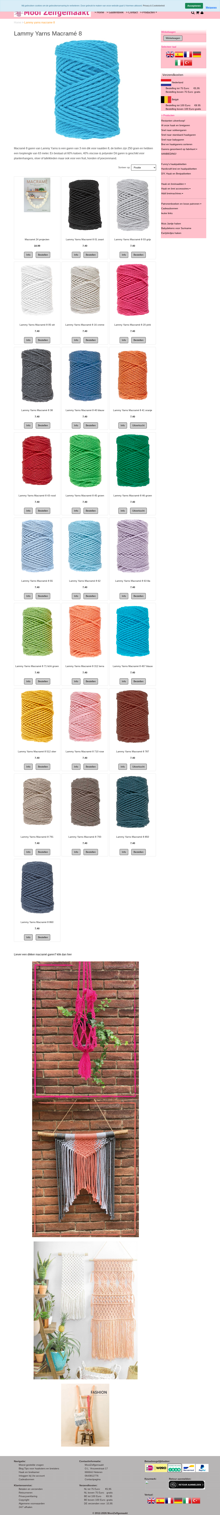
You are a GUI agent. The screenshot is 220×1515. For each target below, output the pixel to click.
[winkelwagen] (197, 12)
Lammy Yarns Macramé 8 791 (37, 836)
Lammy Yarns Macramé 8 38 (37, 410)
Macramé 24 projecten (37, 239)
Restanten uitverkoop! (173, 120)
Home (18, 22)
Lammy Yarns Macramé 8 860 (37, 922)
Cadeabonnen (26, 1479)
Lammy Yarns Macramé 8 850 (132, 836)
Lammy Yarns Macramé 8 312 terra (84, 666)
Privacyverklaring (28, 1496)
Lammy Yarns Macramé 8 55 (37, 580)
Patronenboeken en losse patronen (180, 203)
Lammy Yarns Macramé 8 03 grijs (132, 239)
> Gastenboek (115, 12)
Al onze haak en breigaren (175, 125)
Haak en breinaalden (172, 184)
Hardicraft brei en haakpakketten (179, 168)
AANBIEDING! (169, 153)
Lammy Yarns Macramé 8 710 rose (85, 751)
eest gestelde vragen (32, 1464)
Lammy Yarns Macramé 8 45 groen (85, 495)
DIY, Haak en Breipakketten (176, 173)
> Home (99, 12)
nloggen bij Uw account (32, 1475)
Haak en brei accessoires (175, 188)
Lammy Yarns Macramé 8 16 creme (84, 324)
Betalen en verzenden (31, 1489)
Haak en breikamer (29, 1472)
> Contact (132, 12)
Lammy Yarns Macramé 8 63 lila (132, 580)
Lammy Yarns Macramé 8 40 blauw (85, 410)
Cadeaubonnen (169, 208)
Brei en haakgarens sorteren (176, 144)
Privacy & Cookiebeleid (154, 5)
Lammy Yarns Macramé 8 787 (132, 751)
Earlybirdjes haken (171, 233)
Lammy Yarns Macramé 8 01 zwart (85, 239)
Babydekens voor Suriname (176, 228)
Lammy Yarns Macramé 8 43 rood (37, 495)
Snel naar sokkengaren (173, 130)
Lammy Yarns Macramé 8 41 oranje (132, 410)
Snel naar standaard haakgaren (178, 134)
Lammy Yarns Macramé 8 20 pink (132, 324)
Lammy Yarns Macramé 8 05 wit (37, 324)
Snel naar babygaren (172, 139)
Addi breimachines (171, 193)
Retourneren (25, 1492)
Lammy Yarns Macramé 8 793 (84, 836)
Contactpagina (93, 1479)
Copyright (24, 1499)
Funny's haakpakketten (173, 164)
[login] (202, 12)
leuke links (167, 213)
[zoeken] (192, 12)
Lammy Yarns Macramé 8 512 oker (37, 751)
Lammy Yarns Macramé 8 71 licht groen (37, 666)
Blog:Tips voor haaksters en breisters (39, 1468)
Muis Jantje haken (171, 223)
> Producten (147, 12)
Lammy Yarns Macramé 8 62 (85, 580)
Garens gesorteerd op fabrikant (178, 149)
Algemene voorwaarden (32, 1503)
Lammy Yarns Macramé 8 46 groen (132, 495)
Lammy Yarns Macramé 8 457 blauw (133, 666)
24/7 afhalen (25, 1507)
